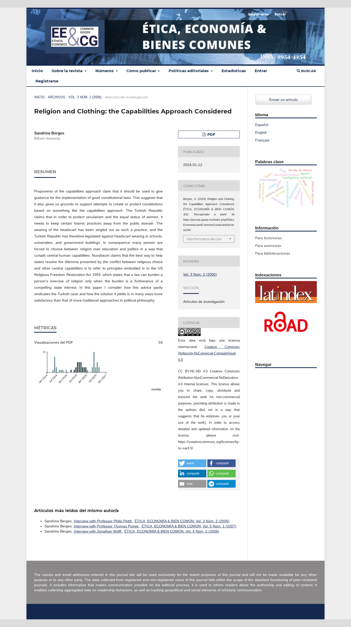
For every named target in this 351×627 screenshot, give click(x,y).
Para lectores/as (268, 238)
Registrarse (46, 81)
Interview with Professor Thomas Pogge (107, 526)
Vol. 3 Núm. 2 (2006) (84, 97)
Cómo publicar (141, 70)
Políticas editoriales (189, 70)
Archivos (56, 97)
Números (105, 70)
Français (262, 140)
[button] (192, 463)
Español (261, 125)
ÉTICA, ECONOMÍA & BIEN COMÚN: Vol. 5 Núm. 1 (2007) (189, 526)
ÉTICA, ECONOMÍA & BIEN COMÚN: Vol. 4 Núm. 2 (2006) (171, 531)
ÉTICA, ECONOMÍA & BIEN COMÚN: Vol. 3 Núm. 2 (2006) (182, 521)
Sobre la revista (68, 70)
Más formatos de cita (204, 239)
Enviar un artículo (283, 100)
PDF (210, 134)
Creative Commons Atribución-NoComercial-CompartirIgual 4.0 (209, 353)
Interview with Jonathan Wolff (98, 531)
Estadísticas (233, 70)
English (261, 132)
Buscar (308, 71)
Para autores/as (268, 246)
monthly (156, 389)
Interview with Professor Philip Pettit (103, 521)
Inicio (37, 70)
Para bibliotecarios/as (272, 253)
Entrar (261, 70)
